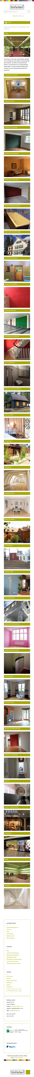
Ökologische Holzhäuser (13, 955)
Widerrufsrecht (11, 936)
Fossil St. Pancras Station (11, 807)
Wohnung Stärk (9, 572)
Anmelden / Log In (17, 16)
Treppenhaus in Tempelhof (12, 336)
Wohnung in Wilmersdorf (11, 153)
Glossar (8, 984)
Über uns (9, 929)
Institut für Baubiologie (13, 953)
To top (28, 1071)
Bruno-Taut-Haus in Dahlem (12, 650)
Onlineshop (10, 976)
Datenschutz (10, 934)
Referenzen (6, 29)
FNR (8, 951)
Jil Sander (7, 885)
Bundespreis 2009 (9, 702)
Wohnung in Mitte (9, 101)
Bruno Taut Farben (9, 519)
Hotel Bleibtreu (9, 415)
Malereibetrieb (21, 27)
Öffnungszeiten (11, 938)
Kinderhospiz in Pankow (11, 75)
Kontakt (9, 978)
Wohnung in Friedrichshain (12, 624)
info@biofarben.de (15, 1010)
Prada (6, 859)
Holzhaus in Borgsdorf (11, 258)
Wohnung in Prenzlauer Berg (12, 728)
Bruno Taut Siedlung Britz (12, 179)
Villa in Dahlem (9, 676)
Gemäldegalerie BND (10, 310)
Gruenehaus (8, 467)
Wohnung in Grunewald (11, 284)
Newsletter (9, 982)
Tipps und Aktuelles (12, 980)
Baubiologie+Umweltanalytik (14, 959)
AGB (8, 931)
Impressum (9, 987)
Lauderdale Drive (9, 493)
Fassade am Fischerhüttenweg (13, 232)
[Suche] (29, 11)
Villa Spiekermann (10, 598)
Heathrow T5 (8, 833)
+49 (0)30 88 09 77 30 (17, 1006)
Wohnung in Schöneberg (11, 755)
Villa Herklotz (9, 545)
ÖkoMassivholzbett (11, 957)
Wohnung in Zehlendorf (11, 127)
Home (15, 27)
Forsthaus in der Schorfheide (13, 389)
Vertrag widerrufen (13, 990)
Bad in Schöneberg (10, 362)
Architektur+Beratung (12, 961)
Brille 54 (7, 781)
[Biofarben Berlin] (17, 7)
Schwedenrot (8, 441)
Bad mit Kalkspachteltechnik (12, 205)
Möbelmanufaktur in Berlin (14, 963)
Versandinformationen (12, 927)
